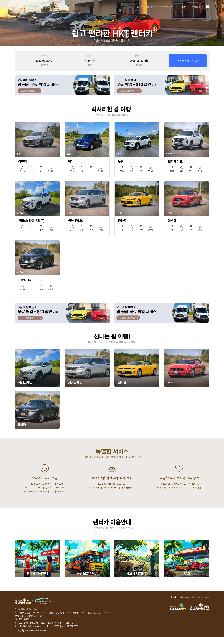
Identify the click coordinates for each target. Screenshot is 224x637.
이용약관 (172, 597)
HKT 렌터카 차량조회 (187, 60)
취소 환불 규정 (203, 597)
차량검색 (150, 6)
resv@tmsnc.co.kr (33, 626)
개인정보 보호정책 (186, 597)
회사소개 (196, 6)
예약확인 (180, 6)
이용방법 (165, 6)
